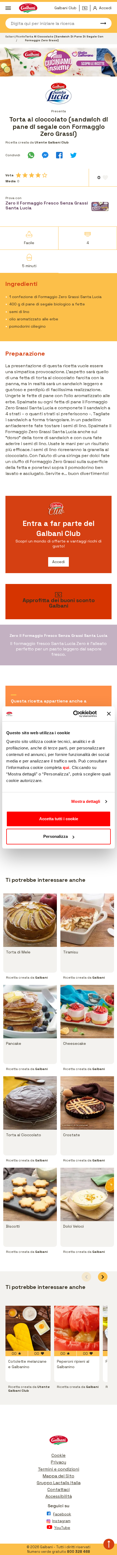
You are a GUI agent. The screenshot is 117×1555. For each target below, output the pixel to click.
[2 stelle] (25, 175)
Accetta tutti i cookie (58, 818)
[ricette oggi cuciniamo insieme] (58, 62)
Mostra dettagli (85, 801)
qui (66, 767)
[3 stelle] (31, 175)
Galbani (10, 36)
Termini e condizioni (58, 1469)
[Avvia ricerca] (100, 23)
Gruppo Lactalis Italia (59, 1483)
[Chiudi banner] (109, 714)
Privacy (58, 1462)
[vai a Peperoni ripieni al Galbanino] (76, 1328)
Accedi (58, 561)
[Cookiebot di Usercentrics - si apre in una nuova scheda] (73, 713)
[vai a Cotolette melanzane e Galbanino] (28, 1328)
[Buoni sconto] (86, 8)
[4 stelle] (38, 175)
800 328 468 (78, 1551)
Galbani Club (65, 7)
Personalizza (55, 836)
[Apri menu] (8, 8)
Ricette (20, 36)
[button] (102, 1277)
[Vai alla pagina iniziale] (58, 1441)
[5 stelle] (44, 175)
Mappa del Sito (58, 1476)
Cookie (58, 1455)
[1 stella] (18, 175)
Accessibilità (58, 1496)
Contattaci (58, 1489)
